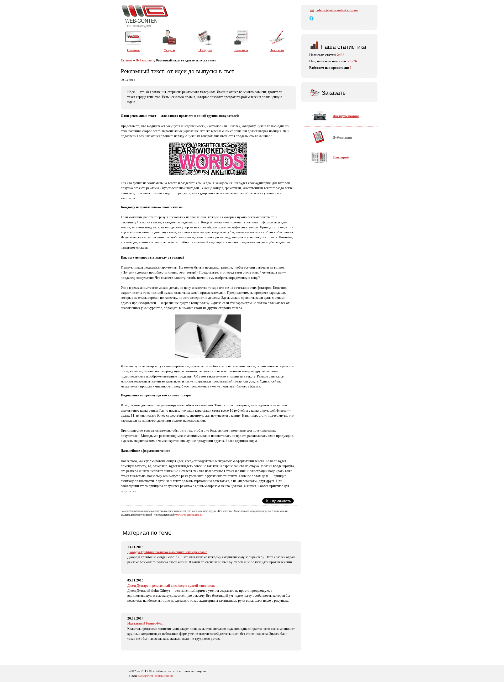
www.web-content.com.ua (189, 514)
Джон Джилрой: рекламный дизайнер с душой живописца (171, 585)
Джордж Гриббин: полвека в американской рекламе (167, 552)
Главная (126, 60)
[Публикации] (331, 145)
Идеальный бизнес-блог (145, 623)
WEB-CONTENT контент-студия (145, 16)
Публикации (144, 60)
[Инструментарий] (335, 124)
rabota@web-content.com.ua (337, 10)
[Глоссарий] (330, 165)
